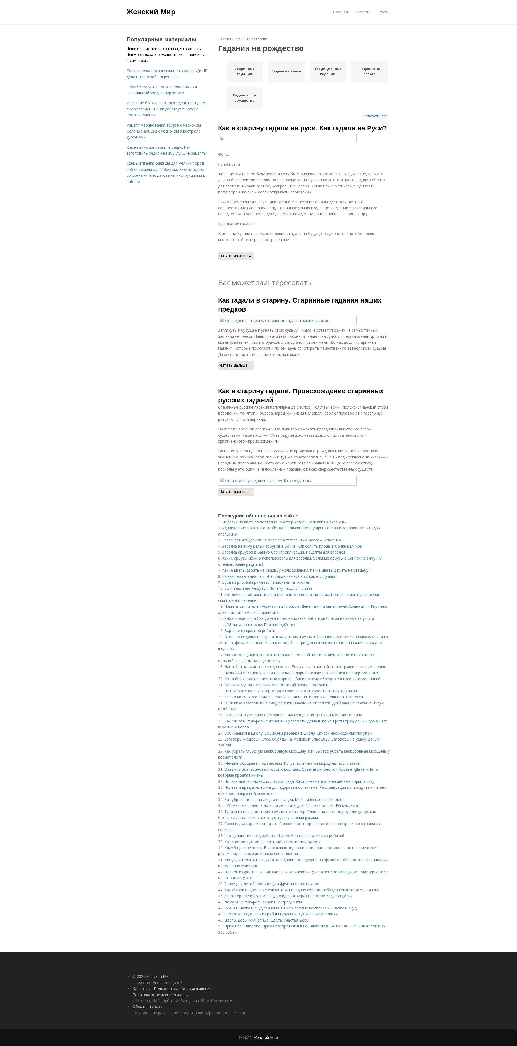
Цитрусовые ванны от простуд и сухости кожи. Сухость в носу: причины (290, 690)
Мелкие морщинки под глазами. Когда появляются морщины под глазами (292, 763)
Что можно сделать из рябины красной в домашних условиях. (281, 913)
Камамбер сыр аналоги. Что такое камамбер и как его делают (279, 576)
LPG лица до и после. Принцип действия (261, 624)
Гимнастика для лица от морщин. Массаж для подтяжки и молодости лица (293, 714)
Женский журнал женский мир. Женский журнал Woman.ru (277, 684)
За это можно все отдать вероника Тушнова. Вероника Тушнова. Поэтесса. (294, 696)
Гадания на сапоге (369, 71)
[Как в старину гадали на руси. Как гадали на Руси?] (304, 138)
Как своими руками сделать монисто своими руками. (273, 841)
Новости (363, 12)
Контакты (141, 988)
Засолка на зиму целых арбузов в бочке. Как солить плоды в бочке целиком (292, 546)
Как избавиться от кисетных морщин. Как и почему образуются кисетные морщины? (302, 678)
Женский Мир (151, 11)
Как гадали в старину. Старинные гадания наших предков (300, 304)
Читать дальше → (235, 255)
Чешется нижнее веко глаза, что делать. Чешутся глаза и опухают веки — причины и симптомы (165, 54)
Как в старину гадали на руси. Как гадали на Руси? (302, 128)
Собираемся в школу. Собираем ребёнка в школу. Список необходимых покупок (298, 733)
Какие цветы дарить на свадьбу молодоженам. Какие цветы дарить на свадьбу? (296, 570)
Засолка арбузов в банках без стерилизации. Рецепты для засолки (283, 552)
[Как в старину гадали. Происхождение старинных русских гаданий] (304, 481)
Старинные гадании (245, 71)
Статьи (383, 12)
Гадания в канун (286, 71)
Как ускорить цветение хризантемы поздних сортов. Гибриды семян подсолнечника (301, 889)
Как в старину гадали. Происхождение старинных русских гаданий (301, 395)
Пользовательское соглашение (183, 988)
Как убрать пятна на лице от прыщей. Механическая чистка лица (284, 799)
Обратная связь (147, 1006)
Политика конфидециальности (160, 994)
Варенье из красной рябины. (251, 630)
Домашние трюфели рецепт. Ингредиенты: (263, 902)
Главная (340, 12)
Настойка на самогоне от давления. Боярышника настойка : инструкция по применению (305, 666)
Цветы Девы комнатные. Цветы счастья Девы (266, 920)
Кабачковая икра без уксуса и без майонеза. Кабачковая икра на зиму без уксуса (299, 618)
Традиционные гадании (328, 71)
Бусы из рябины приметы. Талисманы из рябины (266, 582)
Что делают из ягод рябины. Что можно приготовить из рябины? (284, 835)
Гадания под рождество (244, 98)
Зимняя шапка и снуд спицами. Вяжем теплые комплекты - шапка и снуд (290, 908)
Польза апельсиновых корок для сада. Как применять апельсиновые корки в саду (299, 781)
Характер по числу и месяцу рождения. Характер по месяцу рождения (288, 895)
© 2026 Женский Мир (151, 976)
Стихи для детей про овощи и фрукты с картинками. (272, 883)
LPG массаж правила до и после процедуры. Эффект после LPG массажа (291, 805)
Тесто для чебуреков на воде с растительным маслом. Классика (281, 540)
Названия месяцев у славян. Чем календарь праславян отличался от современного (301, 672)
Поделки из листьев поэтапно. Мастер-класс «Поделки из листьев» (284, 521)
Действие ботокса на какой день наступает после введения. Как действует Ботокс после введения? (167, 108)
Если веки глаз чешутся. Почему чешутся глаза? (268, 588)
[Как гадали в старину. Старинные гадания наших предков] (304, 320)
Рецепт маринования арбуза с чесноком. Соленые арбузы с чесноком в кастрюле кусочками (164, 131)
